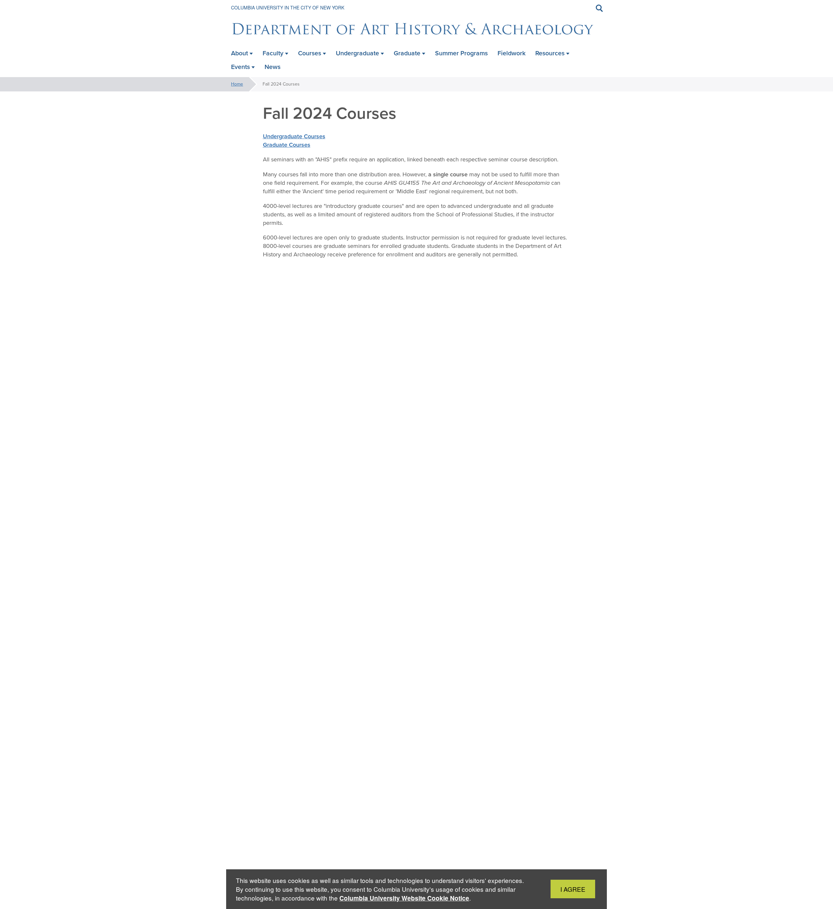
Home (237, 84)
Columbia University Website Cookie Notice (404, 898)
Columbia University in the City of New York (287, 7)
